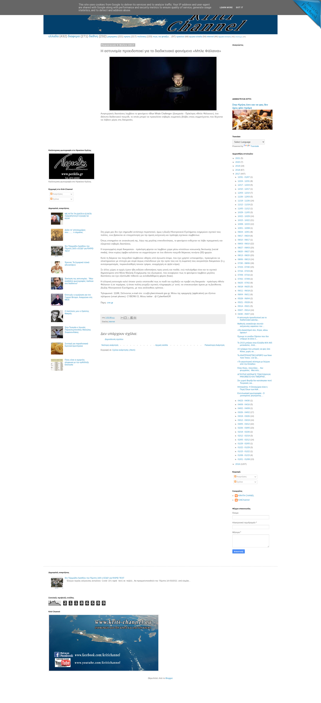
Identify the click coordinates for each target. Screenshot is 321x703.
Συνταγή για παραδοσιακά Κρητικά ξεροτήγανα (76, 344)
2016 (238, 464)
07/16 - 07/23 (244, 271)
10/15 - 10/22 (244, 220)
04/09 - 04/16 (244, 404)
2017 (238, 174)
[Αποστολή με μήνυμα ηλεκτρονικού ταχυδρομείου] (122, 317)
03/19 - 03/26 (244, 416)
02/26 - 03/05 (244, 428)
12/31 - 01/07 (244, 177)
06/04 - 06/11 (244, 294)
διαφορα (74, 36)
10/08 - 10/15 (244, 224)
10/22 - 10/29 (244, 216)
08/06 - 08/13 (244, 259)
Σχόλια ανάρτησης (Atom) (123, 350)
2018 (238, 170)
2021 (238, 158)
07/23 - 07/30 (244, 267)
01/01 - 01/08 (244, 459)
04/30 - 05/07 (244, 314)
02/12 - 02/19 (244, 436)
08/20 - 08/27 (244, 251)
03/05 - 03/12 (244, 424)
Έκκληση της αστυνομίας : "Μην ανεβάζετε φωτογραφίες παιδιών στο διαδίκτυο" (79, 281)
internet (210, 36)
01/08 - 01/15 (244, 455)
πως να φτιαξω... (162, 36)
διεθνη (93, 36)
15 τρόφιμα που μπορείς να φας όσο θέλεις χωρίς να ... (253, 350)
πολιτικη (141, 36)
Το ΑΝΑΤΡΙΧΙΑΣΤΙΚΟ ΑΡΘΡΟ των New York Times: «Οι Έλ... (254, 356)
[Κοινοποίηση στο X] (128, 317)
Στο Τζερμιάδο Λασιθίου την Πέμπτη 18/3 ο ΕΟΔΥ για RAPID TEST (79, 248)
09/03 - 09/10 (244, 244)
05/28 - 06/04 (244, 298)
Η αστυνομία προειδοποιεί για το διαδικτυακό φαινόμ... (252, 318)
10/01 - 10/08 (244, 228)
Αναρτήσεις (57, 194)
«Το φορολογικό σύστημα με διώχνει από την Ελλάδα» (253, 363)
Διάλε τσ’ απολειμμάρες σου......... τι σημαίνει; (75, 231)
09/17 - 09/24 (244, 236)
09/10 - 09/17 (244, 240)
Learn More (226, 7)
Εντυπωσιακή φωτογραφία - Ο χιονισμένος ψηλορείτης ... (250, 394)
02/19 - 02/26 (244, 432)
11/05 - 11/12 (244, 208)
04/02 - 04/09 (244, 408)
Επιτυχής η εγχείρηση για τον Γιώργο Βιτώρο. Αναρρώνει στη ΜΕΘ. (78, 297)
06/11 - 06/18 (244, 290)
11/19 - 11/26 (244, 201)
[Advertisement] (163, 151)
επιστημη (238, 37)
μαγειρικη (112, 36)
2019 (238, 166)
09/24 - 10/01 (244, 232)
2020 (238, 162)
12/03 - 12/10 (244, 193)
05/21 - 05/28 (244, 302)
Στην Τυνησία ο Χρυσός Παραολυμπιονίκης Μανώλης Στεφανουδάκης (78, 329)
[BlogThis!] (125, 317)
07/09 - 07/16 (244, 275)
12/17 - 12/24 (244, 185)
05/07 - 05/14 (244, 310)
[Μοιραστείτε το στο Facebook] (131, 317)
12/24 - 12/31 (244, 181)
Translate (254, 146)
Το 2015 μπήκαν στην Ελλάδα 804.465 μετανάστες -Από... (254, 344)
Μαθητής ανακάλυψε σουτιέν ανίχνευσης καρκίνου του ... (250, 325)
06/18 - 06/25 (244, 286)
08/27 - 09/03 (244, 248)
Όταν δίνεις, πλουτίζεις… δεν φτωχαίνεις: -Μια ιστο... (250, 369)
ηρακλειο (180, 36)
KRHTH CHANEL (246, 495)
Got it (239, 7)
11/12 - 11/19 (244, 204)
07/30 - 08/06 (244, 263)
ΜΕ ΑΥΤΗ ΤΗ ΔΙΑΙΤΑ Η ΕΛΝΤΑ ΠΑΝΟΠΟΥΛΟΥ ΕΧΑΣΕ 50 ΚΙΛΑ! (78, 216)
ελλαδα (53, 36)
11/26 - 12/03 (244, 197)
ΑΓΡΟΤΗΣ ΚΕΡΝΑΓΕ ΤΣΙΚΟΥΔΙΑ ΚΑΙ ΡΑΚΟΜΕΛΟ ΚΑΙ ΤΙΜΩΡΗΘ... (254, 375)
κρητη (127, 36)
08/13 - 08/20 (244, 255)
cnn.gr (110, 302)
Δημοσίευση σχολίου (114, 339)
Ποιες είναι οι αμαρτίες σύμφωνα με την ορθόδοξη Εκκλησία (77, 362)
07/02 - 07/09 (244, 279)
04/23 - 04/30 (244, 400)
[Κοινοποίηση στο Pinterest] (135, 317)
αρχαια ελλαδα (195, 36)
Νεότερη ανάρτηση (109, 345)
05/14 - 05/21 (244, 306)
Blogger (169, 678)
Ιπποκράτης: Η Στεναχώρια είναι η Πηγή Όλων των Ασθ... (252, 388)
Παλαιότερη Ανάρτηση (215, 345)
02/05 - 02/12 (244, 440)
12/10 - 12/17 (244, 189)
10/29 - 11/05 (244, 212)
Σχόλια (55, 199)
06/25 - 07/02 (244, 283)
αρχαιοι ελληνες (224, 37)
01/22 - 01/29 (244, 447)
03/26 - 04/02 (244, 412)
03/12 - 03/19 (244, 420)
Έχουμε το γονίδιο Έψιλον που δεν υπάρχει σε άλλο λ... (253, 337)
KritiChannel (244, 500)
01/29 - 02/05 (244, 443)
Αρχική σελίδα (161, 345)
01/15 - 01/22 (244, 451)
